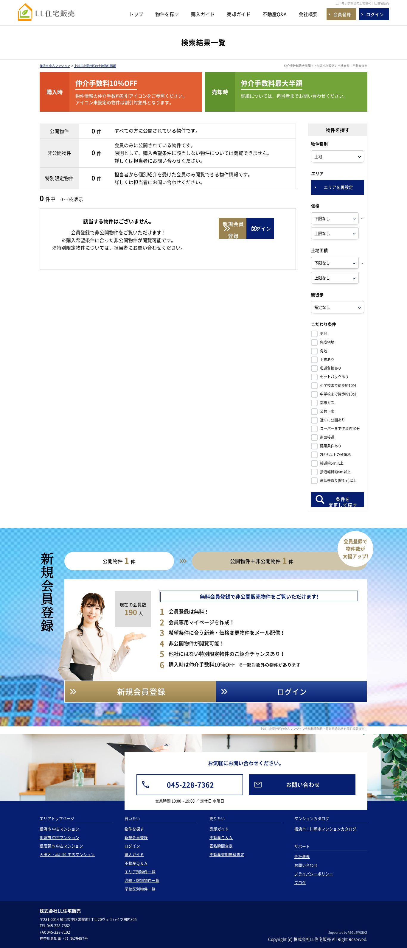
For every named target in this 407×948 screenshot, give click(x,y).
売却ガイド (239, 14)
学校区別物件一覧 (140, 889)
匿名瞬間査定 (221, 846)
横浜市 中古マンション (55, 65)
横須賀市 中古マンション (61, 846)
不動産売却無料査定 (226, 854)
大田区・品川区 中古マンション (67, 854)
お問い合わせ (306, 865)
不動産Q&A (274, 14)
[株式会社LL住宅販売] (46, 15)
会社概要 (308, 14)
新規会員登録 (136, 837)
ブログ (300, 882)
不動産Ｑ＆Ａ (136, 863)
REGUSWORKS (357, 932)
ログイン (132, 846)
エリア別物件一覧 (140, 871)
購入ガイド (203, 14)
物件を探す (167, 14)
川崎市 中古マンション (59, 837)
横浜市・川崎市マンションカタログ (325, 829)
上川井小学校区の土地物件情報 (95, 65)
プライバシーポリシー (313, 874)
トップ (136, 14)
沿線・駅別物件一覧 (142, 880)
